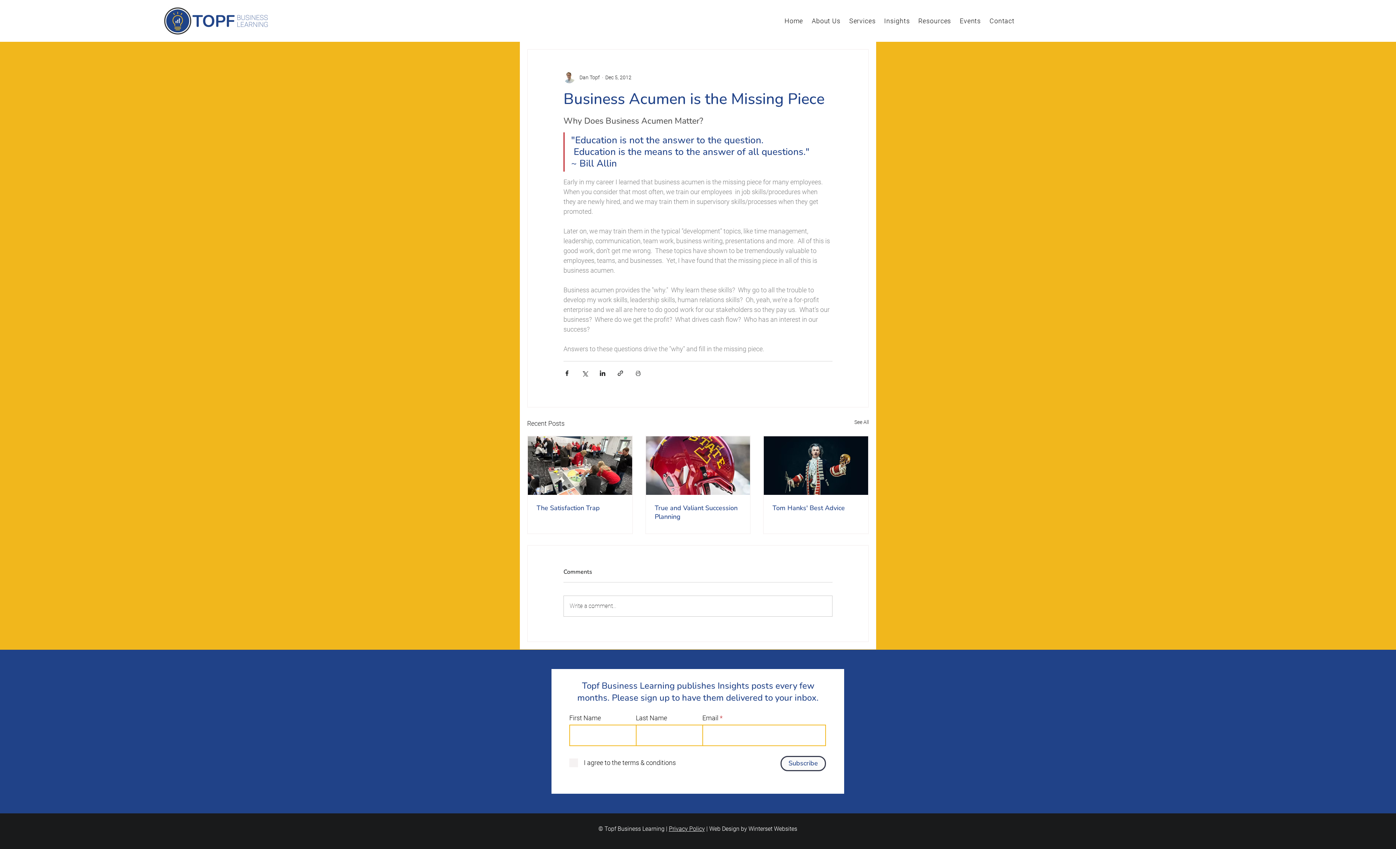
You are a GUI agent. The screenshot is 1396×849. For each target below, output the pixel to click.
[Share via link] (620, 373)
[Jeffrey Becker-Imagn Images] (698, 465)
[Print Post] (638, 373)
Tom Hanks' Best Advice (809, 508)
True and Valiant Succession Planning (696, 512)
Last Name (651, 718)
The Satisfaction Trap (568, 508)
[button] (826, 20)
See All (861, 422)
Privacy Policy (687, 828)
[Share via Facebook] (566, 373)
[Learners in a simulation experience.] (580, 465)
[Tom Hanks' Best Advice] (816, 465)
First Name (585, 718)
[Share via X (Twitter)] (584, 373)
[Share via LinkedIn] (602, 373)
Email (710, 718)
